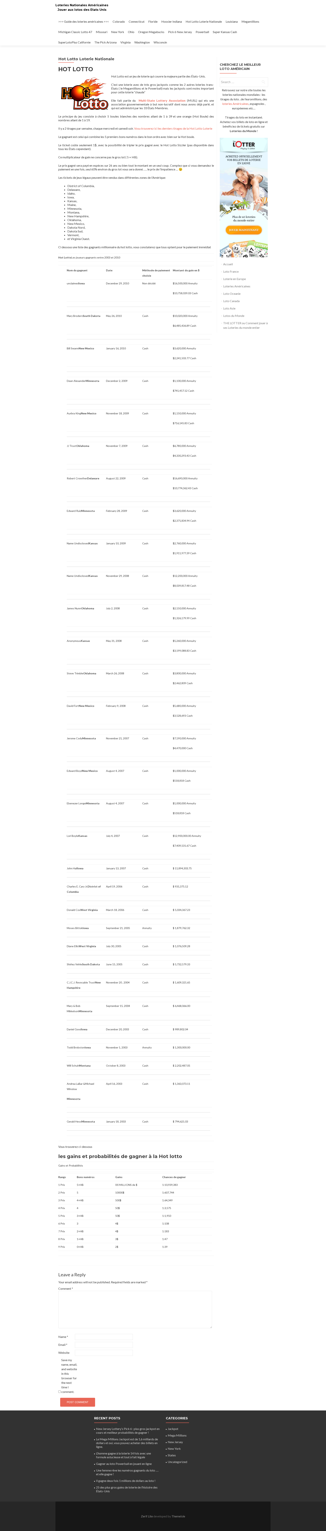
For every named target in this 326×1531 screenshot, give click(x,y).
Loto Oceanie (232, 293)
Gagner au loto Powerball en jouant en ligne (124, 1463)
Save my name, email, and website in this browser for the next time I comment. (69, 1375)
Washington (142, 42)
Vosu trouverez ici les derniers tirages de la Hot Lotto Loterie (173, 128)
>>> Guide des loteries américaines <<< (83, 21)
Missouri (101, 32)
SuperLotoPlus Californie (74, 42)
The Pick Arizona (105, 42)
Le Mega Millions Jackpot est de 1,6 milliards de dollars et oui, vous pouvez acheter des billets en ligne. (127, 1442)
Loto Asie (229, 308)
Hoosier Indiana (171, 21)
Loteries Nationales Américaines (81, 5)
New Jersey (175, 1442)
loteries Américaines (235, 103)
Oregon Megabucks (151, 32)
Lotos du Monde (233, 315)
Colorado (119, 21)
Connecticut (137, 21)
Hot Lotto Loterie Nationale (204, 21)
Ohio (131, 32)
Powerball (202, 32)
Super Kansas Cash (225, 32)
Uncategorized (177, 1462)
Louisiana (232, 21)
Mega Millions (177, 1435)
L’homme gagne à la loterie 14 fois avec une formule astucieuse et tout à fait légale (123, 1455)
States (172, 1455)
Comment (65, 1288)
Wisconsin (160, 42)
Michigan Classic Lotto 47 (75, 32)
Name (63, 1336)
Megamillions (250, 21)
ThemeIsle (178, 1516)
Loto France (231, 271)
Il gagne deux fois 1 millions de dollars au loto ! (125, 1480)
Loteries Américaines (236, 286)
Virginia (125, 42)
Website (63, 1352)
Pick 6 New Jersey (180, 32)
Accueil (228, 264)
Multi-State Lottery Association (162, 100)
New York (117, 32)
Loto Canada (231, 301)
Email (62, 1344)
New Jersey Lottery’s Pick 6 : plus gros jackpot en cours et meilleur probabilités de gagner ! (128, 1430)
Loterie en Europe (234, 279)
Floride (153, 21)
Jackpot (173, 1428)
